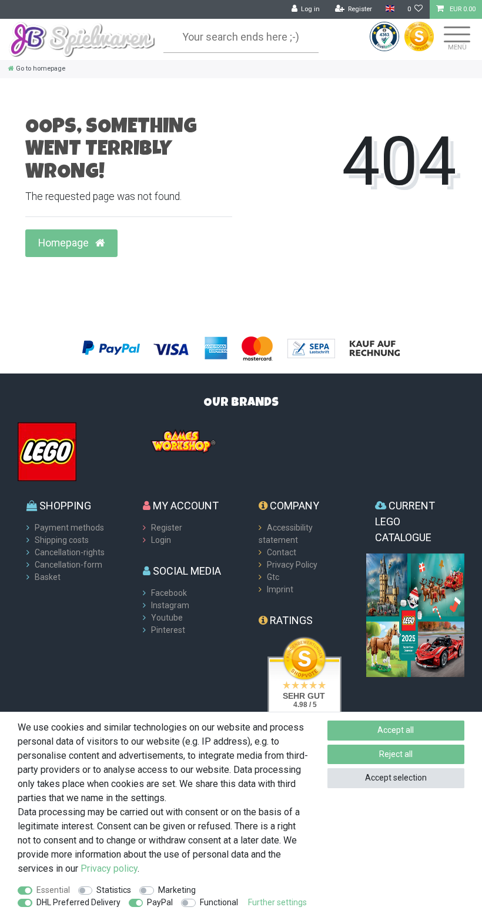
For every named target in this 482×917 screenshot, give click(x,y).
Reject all (396, 754)
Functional (219, 902)
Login (161, 540)
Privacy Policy (292, 564)
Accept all (395, 730)
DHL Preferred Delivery (78, 902)
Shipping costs (62, 540)
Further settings (277, 902)
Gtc (273, 577)
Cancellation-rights (70, 552)
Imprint (280, 589)
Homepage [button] (64, 243)
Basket (48, 577)
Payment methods (69, 527)
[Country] (389, 9)
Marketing (177, 890)
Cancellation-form (68, 564)
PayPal (160, 902)
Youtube (167, 617)
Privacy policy (109, 868)
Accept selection (396, 777)
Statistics (113, 890)
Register (166, 527)
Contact (281, 552)
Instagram (170, 605)
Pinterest (168, 630)
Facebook (169, 593)
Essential (53, 890)
